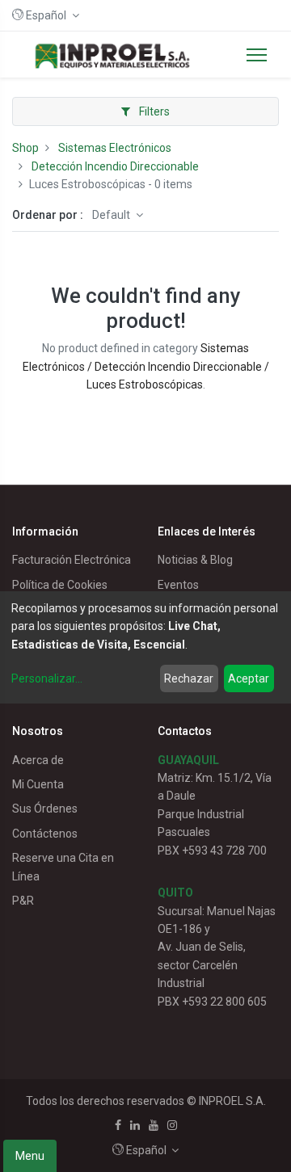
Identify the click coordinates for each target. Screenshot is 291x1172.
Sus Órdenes (45, 808)
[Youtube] (153, 1125)
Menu (29, 1155)
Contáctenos (45, 833)
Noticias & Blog (195, 559)
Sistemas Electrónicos (114, 147)
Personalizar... (46, 678)
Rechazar (188, 678)
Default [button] (112, 214)
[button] (45, 15)
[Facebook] (118, 1125)
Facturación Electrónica (71, 559)
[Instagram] (172, 1125)
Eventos (178, 584)
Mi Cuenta (38, 784)
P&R (23, 900)
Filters (153, 111)
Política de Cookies (60, 584)
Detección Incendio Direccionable (115, 166)
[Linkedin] (135, 1125)
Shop (25, 147)
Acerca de (38, 760)
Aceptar (248, 678)
